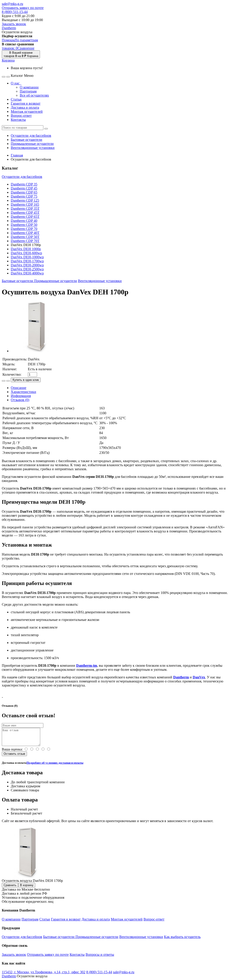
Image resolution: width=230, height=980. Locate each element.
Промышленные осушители (32, 144)
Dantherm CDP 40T (25, 233)
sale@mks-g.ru (12, 4)
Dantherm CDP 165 (25, 204)
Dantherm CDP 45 (24, 188)
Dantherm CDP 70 (24, 229)
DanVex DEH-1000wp (27, 257)
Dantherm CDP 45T (25, 212)
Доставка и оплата (25, 107)
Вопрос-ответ (21, 115)
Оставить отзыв (14, 753)
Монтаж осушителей (27, 111)
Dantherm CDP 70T (25, 241)
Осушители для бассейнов (31, 135)
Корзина (8, 60)
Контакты (18, 119)
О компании (29, 87)
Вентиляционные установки (33, 148)
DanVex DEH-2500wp (27, 269)
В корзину (26, 885)
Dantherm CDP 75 (24, 196)
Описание (18, 388)
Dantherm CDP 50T (25, 237)
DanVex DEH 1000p (26, 249)
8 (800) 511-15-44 (15, 12)
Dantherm (9, 28)
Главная (17, 155)
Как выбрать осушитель (182, 937)
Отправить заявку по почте (23, 8)
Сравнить (10, 885)
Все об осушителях (34, 95)
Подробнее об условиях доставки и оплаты (55, 762)
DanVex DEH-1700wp (27, 261)
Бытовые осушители (26, 139)
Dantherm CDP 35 (24, 184)
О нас (16, 83)
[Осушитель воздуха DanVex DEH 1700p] (36, 351)
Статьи (16, 99)
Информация (21, 396)
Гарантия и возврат (25, 103)
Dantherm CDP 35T (25, 208)
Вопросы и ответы (100, 954)
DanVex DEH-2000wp (27, 265)
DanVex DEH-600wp (26, 253)
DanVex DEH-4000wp (27, 273)
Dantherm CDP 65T (25, 217)
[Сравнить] (3, 381)
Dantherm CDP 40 (24, 221)
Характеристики (23, 392)
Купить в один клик (26, 380)
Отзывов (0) (20, 400)
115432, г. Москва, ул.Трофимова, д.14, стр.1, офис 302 (43, 972)
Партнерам (28, 91)
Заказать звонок (14, 24)
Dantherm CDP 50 (24, 225)
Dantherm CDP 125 (25, 200)
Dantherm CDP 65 (24, 192)
